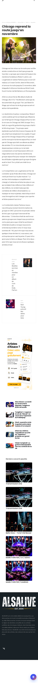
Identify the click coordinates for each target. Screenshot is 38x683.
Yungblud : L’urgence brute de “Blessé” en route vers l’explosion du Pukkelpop (23, 415)
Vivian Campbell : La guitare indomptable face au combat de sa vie (23, 445)
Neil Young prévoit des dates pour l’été (23, 309)
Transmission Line (14, 483)
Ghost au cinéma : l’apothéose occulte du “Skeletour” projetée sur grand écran (22, 434)
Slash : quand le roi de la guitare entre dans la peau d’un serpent (23, 424)
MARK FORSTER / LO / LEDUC (18, 557)
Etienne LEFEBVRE (11, 22)
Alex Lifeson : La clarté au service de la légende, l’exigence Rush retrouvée (23, 404)
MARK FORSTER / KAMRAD (17, 582)
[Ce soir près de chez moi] (33, 677)
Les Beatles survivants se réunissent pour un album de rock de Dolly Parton (15, 275)
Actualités (33, 22)
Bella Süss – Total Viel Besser (18, 533)
